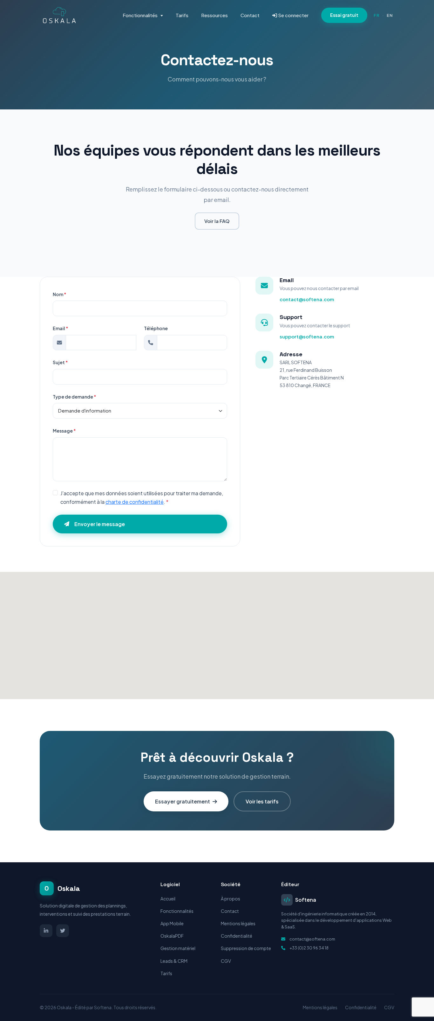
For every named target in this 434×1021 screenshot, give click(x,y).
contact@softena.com (307, 299)
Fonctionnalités (176, 911)
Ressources (214, 15)
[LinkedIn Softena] (46, 930)
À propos (230, 898)
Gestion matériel (177, 948)
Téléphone (156, 328)
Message (64, 431)
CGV (226, 961)
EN (390, 15)
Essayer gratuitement (182, 801)
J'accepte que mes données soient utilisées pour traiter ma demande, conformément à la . (141, 497)
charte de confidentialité (134, 501)
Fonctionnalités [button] (141, 15)
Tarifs (182, 15)
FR (377, 15)
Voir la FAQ (217, 221)
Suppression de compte (246, 948)
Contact (250, 15)
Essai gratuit (344, 15)
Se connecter (293, 15)
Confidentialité (236, 936)
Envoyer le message (99, 524)
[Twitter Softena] (62, 930)
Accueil (167, 898)
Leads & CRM (173, 961)
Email (60, 328)
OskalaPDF (172, 936)
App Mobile (172, 923)
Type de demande (74, 396)
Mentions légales (238, 923)
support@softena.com (307, 336)
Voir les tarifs (262, 801)
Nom (59, 294)
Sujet (60, 362)
